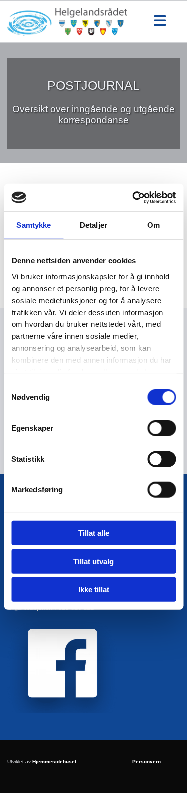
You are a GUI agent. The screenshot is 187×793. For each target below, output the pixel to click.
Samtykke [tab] (33, 225)
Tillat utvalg (93, 561)
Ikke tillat (93, 589)
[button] (160, 22)
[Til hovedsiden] (73, 22)
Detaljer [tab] (93, 225)
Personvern (146, 761)
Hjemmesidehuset (54, 761)
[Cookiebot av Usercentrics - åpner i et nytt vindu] (133, 197)
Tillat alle (93, 533)
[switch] (161, 428)
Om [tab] (153, 225)
